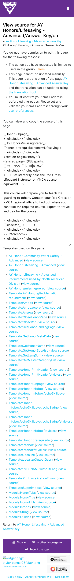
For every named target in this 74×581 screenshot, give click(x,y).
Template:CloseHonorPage (28, 317)
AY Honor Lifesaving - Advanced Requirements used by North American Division (36, 279)
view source (34, 260)
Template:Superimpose (25, 488)
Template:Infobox (21, 445)
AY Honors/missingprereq (27, 288)
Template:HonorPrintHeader (29, 369)
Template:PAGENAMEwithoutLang (33, 469)
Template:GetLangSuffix (26, 355)
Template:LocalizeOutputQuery (31, 459)
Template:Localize (22, 455)
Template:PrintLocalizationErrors (32, 478)
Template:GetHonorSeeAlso (28, 350)
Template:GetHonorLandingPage (32, 327)
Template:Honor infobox (26, 389)
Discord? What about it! (15, 566)
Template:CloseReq (22, 322)
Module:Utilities (20, 517)
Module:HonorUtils (22, 502)
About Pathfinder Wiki (38, 576)
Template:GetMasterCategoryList (32, 360)
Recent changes (39, 549)
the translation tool (22, 92)
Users (40, 69)
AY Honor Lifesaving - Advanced (32, 265)
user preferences (21, 110)
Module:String (19, 512)
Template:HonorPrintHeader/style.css (35, 374)
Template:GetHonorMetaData (30, 336)
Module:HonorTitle (22, 497)
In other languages (48, 542)
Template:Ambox (21, 303)
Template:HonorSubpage (26, 384)
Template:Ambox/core (25, 307)
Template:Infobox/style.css (28, 450)
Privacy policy (13, 576)
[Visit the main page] (10, 9)
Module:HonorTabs (22, 492)
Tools (20, 542)
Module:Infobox (20, 507)
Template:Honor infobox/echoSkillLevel (37, 393)
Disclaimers (62, 576)
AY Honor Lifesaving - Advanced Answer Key (33, 41)
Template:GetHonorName (27, 346)
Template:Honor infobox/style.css (33, 431)
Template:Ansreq (21, 312)
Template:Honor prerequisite (29, 440)
